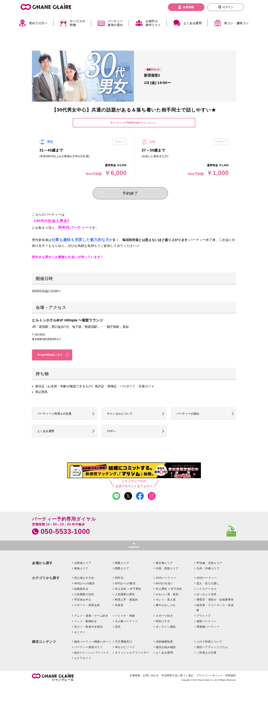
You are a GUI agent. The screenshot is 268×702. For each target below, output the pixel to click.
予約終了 (130, 193)
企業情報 (134, 675)
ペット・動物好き (85, 621)
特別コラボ (163, 621)
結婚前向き (81, 588)
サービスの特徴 (77, 23)
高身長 (119, 605)
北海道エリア (82, 562)
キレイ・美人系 (166, 599)
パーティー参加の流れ (115, 23)
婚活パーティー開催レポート (92, 641)
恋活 (118, 626)
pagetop (134, 546)
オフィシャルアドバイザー (132, 652)
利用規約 (230, 675)
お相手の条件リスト (153, 23)
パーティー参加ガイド (88, 647)
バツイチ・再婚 (125, 615)
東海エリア (81, 568)
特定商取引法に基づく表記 (177, 675)
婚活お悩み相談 (166, 647)
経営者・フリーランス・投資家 (215, 608)
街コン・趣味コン (236, 23)
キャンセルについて (120, 413)
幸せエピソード (125, 647)
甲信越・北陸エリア (209, 562)
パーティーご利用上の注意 (54, 413)
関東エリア (122, 562)
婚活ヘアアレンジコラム (212, 647)
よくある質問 (192, 23)
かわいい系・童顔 (167, 594)
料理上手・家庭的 (126, 599)
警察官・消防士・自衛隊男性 (215, 599)
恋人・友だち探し (208, 583)
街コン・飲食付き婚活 (88, 626)
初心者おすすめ (84, 577)
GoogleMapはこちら (50, 354)
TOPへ (111, 431)
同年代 (119, 577)
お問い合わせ (151, 675)
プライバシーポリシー (209, 675)
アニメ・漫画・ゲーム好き (91, 615)
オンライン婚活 (166, 626)
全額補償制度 (164, 641)
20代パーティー (166, 577)
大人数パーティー (126, 621)
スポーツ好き (164, 615)
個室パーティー (207, 621)
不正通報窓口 (123, 641)
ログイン (227, 7)
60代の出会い (164, 583)
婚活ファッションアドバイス (91, 652)
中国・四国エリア (167, 568)
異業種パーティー (208, 626)
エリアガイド (82, 658)
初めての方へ (38, 23)
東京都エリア (164, 562)
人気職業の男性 (125, 594)
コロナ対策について (209, 641)
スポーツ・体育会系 (87, 605)
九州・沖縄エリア (208, 568)
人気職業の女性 (84, 594)
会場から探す (42, 563)
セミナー (80, 632)
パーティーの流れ (188, 413)
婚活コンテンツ (44, 642)
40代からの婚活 (84, 583)
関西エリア (122, 568)
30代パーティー (207, 577)
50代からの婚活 (125, 583)
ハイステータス (207, 588)
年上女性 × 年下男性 (128, 588)
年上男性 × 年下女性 (169, 588)
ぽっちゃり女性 (207, 594)
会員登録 (188, 7)
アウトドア (204, 615)
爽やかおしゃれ (166, 605)
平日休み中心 (82, 599)
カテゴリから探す (46, 578)
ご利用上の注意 (207, 652)
